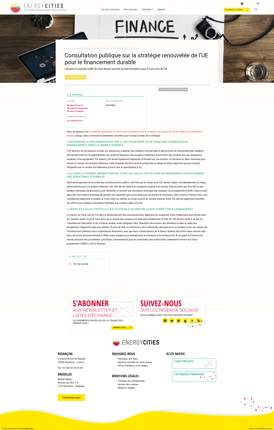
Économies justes (77, 77)
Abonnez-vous (119, 328)
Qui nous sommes (110, 9)
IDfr (270, 429)
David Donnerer (76, 105)
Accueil (67, 48)
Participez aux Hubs (128, 358)
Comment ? (147, 9)
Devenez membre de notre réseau (135, 362)
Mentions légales (126, 387)
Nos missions (131, 9)
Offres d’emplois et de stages (133, 365)
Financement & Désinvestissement (173, 89)
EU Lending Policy (75, 121)
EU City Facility (80, 264)
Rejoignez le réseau (234, 10)
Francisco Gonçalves (78, 108)
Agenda (161, 9)
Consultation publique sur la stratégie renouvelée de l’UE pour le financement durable (106, 48)
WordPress (261, 429)
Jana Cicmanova (76, 111)
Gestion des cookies (128, 384)
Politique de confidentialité (131, 381)
